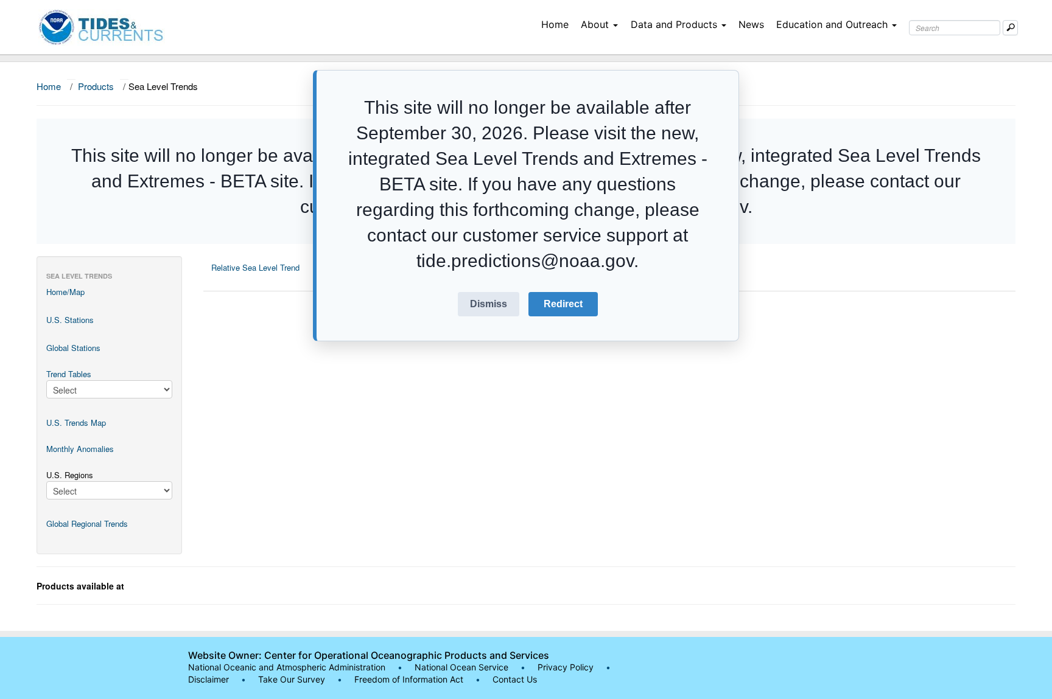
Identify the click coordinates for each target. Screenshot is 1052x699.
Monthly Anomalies (80, 448)
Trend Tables (68, 374)
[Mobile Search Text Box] (1010, 27)
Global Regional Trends (87, 523)
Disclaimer (208, 679)
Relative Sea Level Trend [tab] (255, 267)
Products (96, 86)
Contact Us (515, 679)
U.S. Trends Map (76, 422)
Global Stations (73, 347)
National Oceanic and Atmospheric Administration (286, 667)
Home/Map (65, 291)
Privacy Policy (566, 667)
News (751, 24)
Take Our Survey (293, 679)
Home (555, 24)
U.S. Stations (70, 319)
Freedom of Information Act (408, 679)
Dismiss (488, 304)
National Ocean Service (461, 667)
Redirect (563, 304)
